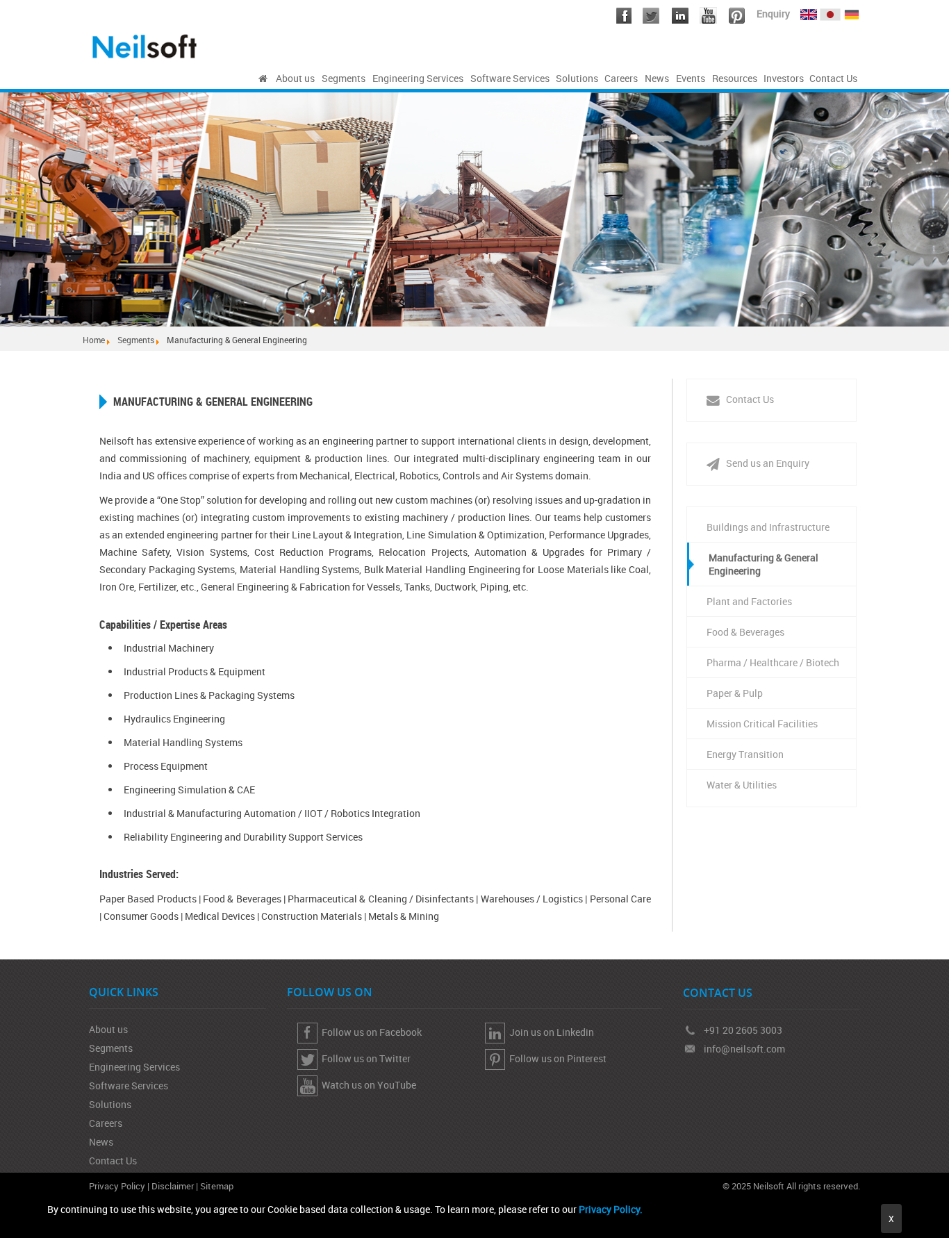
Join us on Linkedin (549, 1032)
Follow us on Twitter (364, 1058)
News (101, 1141)
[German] (851, 11)
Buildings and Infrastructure (768, 527)
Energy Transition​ (745, 754)
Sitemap (216, 1186)
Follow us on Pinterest (555, 1058)
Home (94, 339)
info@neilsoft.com (744, 1048)
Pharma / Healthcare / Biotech (773, 662)
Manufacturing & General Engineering (763, 564)
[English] (808, 11)
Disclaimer (172, 1186)
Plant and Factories (749, 601)
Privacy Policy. (611, 1209)
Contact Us (747, 399)
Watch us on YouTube (366, 1084)
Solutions (110, 1104)
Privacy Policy (117, 1186)
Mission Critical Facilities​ (762, 723)
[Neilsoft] (263, 78)
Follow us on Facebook (369, 1032)
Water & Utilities (742, 784)
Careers (105, 1123)
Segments (135, 339)
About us (108, 1029)
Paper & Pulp (735, 693)
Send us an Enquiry (764, 463)
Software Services (128, 1085)
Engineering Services (134, 1066)
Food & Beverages (745, 631)
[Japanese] (831, 11)
